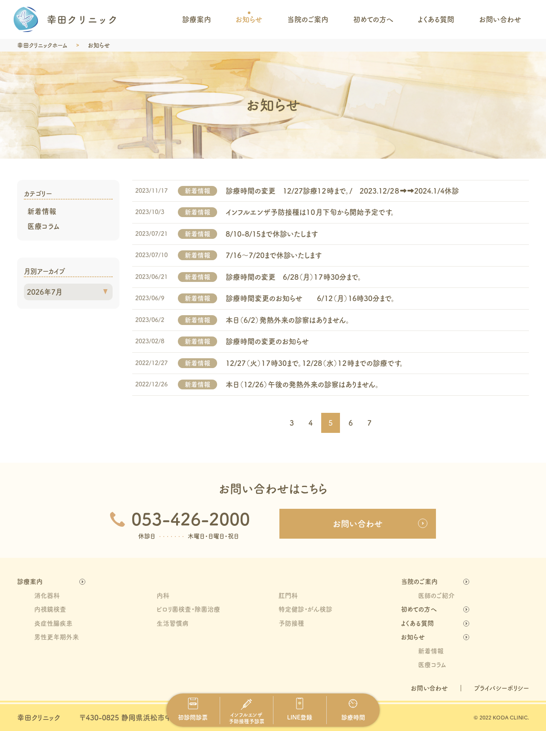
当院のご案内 (307, 19)
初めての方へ (373, 19)
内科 (163, 595)
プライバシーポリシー (501, 688)
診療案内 (196, 19)
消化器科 (47, 595)
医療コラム (43, 226)
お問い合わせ (500, 19)
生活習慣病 (173, 623)
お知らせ (248, 19)
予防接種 (291, 623)
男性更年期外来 (56, 637)
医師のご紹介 (436, 595)
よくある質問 (436, 19)
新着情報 (41, 211)
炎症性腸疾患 (53, 623)
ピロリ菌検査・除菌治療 (188, 609)
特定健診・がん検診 (305, 609)
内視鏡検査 (50, 609)
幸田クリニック (38, 717)
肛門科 (288, 595)
